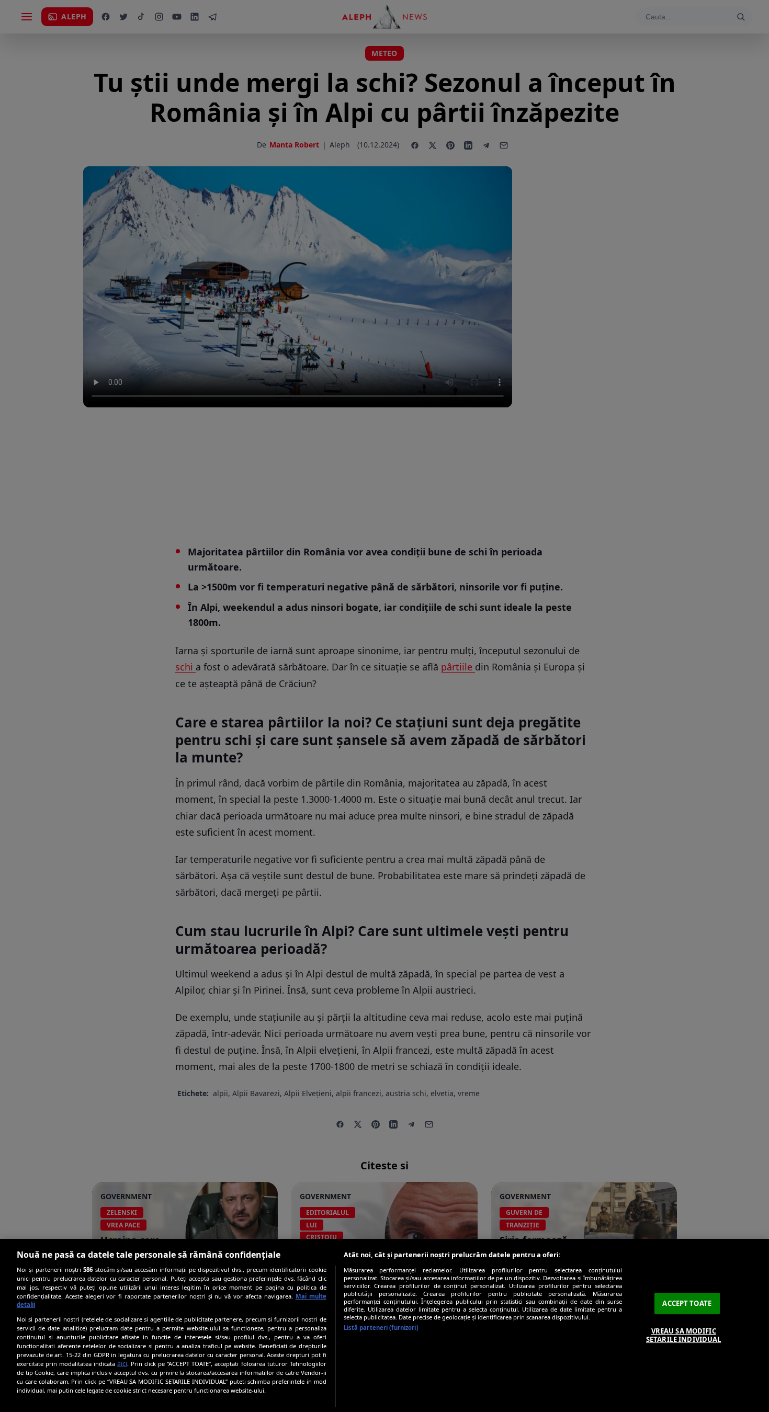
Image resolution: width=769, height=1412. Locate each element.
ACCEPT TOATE (686, 1303)
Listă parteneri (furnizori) (381, 1327)
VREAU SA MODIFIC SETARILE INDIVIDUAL (683, 1335)
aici (122, 1363)
